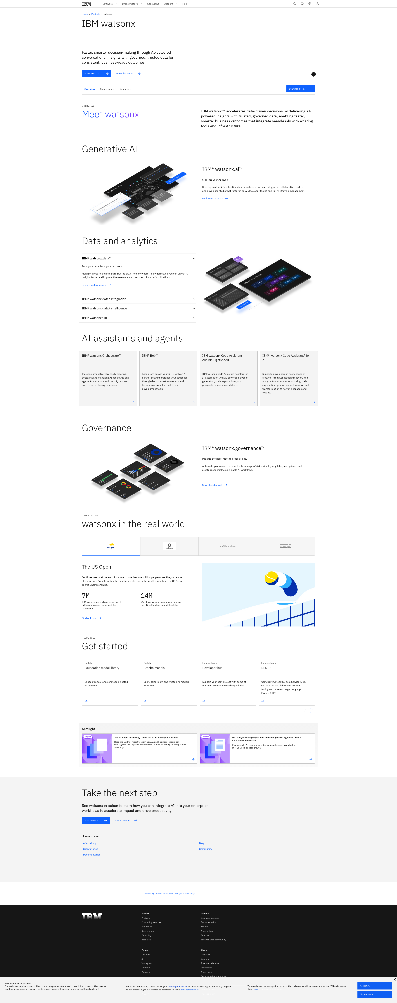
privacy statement (190, 989)
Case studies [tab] (107, 89)
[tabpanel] (198, 591)
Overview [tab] (89, 89)
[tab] (111, 546)
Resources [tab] (125, 89)
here (256, 989)
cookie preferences (177, 986)
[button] (310, 3)
